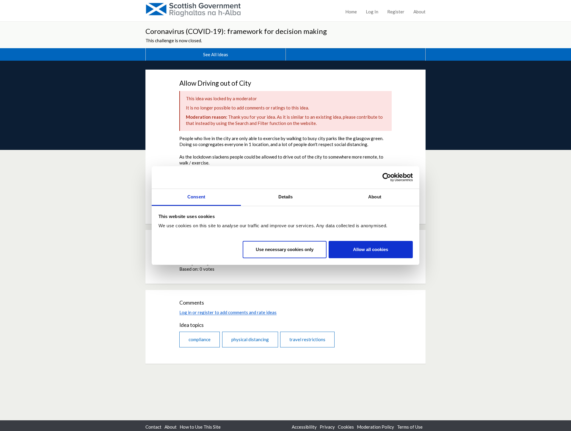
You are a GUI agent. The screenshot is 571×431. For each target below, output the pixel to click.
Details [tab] (285, 196)
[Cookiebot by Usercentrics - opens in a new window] (387, 177)
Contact (153, 427)
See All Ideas (215, 54)
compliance (200, 339)
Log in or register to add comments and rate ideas (228, 312)
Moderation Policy (375, 427)
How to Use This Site (200, 427)
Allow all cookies (370, 249)
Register (395, 11)
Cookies (346, 427)
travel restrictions (307, 339)
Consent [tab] (196, 196)
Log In (372, 11)
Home (351, 11)
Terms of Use (410, 427)
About (419, 11)
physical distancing (250, 339)
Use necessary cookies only (284, 249)
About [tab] (374, 196)
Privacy (327, 427)
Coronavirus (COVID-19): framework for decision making (236, 31)
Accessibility (304, 427)
